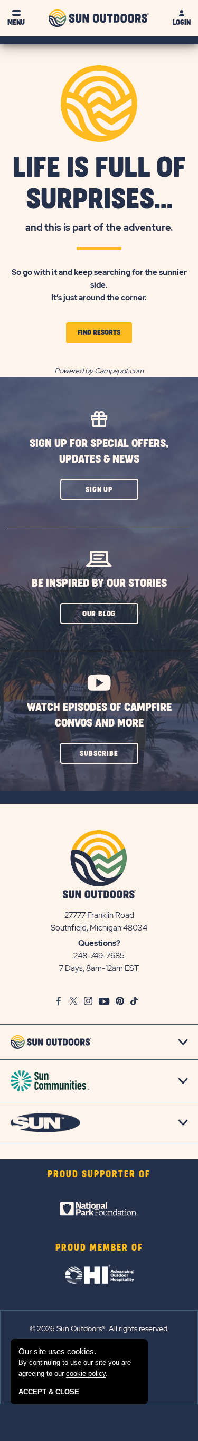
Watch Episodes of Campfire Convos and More (99, 715)
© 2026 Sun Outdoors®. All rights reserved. (99, 1328)
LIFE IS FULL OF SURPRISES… (99, 184)
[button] (99, 489)
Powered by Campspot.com (99, 370)
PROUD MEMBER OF (99, 1248)
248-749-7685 (99, 956)
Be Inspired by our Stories (99, 583)
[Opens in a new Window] (99, 1209)
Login (182, 22)
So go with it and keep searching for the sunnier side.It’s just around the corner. (99, 285)
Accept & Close (48, 1392)
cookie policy (86, 1373)
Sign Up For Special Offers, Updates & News (99, 451)
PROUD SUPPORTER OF (99, 1174)
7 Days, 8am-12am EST (99, 968)
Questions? (99, 943)
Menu (16, 22)
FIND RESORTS (105, 336)
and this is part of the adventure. (99, 227)
